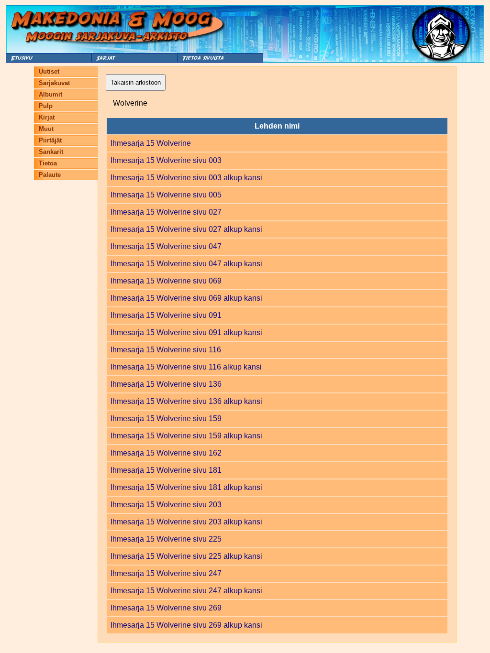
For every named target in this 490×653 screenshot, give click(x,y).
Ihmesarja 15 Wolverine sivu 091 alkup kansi (186, 332)
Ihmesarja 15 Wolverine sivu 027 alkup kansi (186, 229)
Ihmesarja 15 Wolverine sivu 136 (166, 384)
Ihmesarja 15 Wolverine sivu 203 (166, 505)
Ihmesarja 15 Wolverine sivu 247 (166, 573)
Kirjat (47, 117)
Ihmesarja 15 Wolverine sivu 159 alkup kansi (186, 436)
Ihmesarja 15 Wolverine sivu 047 (166, 246)
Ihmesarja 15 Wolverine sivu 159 (166, 418)
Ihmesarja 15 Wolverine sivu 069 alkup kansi (186, 298)
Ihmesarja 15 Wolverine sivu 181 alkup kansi (186, 487)
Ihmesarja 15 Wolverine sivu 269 (166, 608)
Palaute (50, 174)
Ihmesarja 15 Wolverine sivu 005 (166, 195)
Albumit (50, 94)
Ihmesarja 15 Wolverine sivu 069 (166, 281)
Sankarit (51, 151)
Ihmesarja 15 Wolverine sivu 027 (166, 212)
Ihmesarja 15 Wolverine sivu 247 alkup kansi (186, 591)
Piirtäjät (50, 140)
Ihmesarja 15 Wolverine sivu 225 (166, 539)
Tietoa (48, 163)
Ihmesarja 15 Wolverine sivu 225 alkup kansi (186, 556)
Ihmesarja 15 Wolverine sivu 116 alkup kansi (186, 367)
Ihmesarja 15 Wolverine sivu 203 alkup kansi (186, 522)
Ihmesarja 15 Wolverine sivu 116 (166, 350)
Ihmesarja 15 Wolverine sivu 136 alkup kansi (186, 401)
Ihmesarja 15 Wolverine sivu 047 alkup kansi (186, 264)
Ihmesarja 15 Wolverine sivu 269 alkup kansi (186, 625)
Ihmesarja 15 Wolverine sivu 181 (166, 470)
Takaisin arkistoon (136, 82)
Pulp (46, 105)
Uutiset (49, 71)
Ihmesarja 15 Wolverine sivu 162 (166, 453)
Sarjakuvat (54, 83)
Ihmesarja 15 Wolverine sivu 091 (166, 315)
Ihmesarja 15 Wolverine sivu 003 (166, 160)
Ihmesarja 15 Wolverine (151, 143)
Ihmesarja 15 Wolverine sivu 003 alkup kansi (186, 178)
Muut (46, 128)
